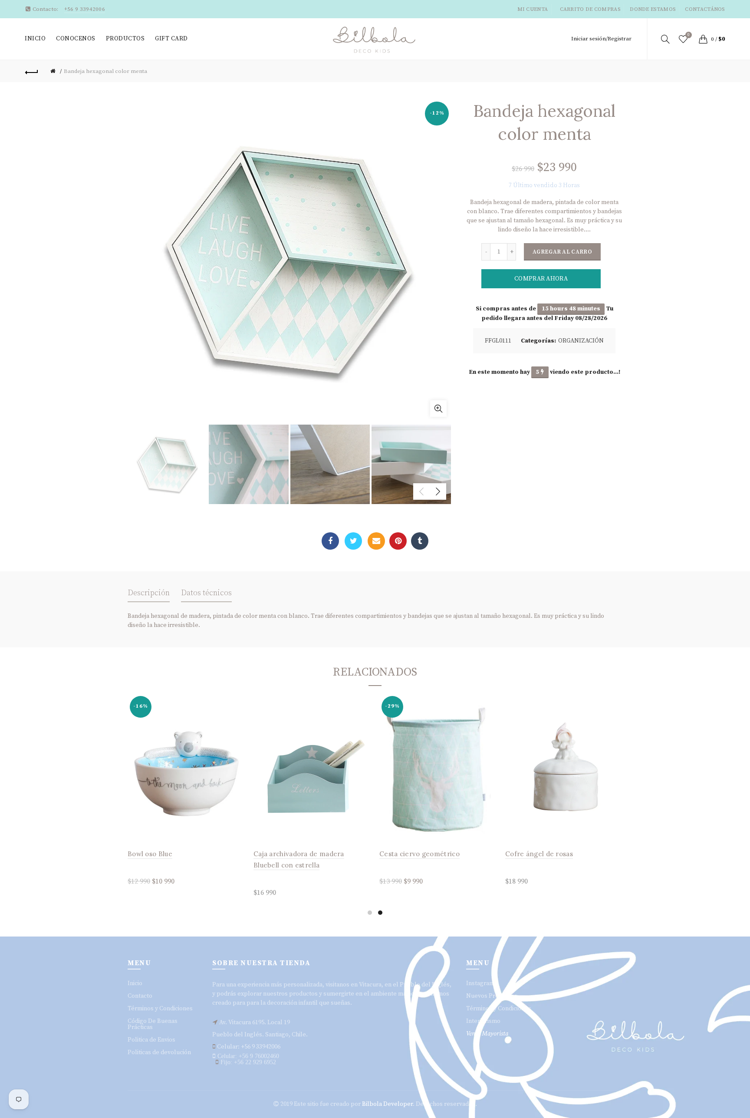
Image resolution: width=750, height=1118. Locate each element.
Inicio (35, 39)
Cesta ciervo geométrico (419, 854)
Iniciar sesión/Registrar (601, 38)
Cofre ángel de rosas (539, 854)
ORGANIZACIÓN (581, 341)
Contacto (140, 996)
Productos (125, 39)
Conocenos (75, 39)
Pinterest (398, 541)
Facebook (330, 541)
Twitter (353, 541)
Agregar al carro (562, 251)
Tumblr (419, 541)
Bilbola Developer (387, 1104)
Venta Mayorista (487, 1034)
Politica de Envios (151, 1040)
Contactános (704, 9)
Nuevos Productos (491, 996)
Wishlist (689, 35)
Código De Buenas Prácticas (153, 1024)
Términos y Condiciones (160, 1008)
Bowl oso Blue (150, 854)
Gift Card (171, 39)
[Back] (32, 71)
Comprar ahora (541, 279)
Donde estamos (652, 9)
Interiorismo (483, 1021)
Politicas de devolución (159, 1052)
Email (376, 541)
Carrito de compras (590, 9)
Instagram (480, 983)
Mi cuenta (532, 9)
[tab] (149, 595)
